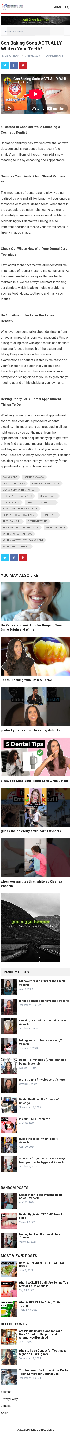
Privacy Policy (9, 1399)
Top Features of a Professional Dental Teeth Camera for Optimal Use (44, 1372)
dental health (48, 496)
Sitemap (6, 1391)
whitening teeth (55, 527)
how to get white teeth (41, 502)
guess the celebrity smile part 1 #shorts (31, 831)
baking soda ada (34, 477)
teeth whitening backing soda (20, 527)
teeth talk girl (12, 521)
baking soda (10, 477)
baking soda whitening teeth (20, 490)
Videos (19, 31)
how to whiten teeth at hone (20, 508)
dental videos (11, 502)
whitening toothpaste (16, 546)
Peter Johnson (10, 55)
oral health (50, 515)
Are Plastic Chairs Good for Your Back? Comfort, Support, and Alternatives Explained (40, 1334)
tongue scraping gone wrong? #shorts (44, 1000)
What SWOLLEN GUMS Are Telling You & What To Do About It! (43, 1284)
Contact (6, 1405)
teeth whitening (37, 521)
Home (8, 31)
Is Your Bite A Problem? (34, 1119)
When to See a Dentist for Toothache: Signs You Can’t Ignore (43, 1352)
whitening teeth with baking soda (23, 540)
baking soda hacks (14, 483)
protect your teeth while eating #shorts (30, 730)
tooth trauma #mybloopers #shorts (42, 1079)
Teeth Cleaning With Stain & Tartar (26, 680)
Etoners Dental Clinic (39, 1429)
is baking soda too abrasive (19, 515)
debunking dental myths (17, 496)
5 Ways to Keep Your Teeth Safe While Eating (34, 781)
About (4, 1413)
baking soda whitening (45, 483)
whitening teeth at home (17, 534)
